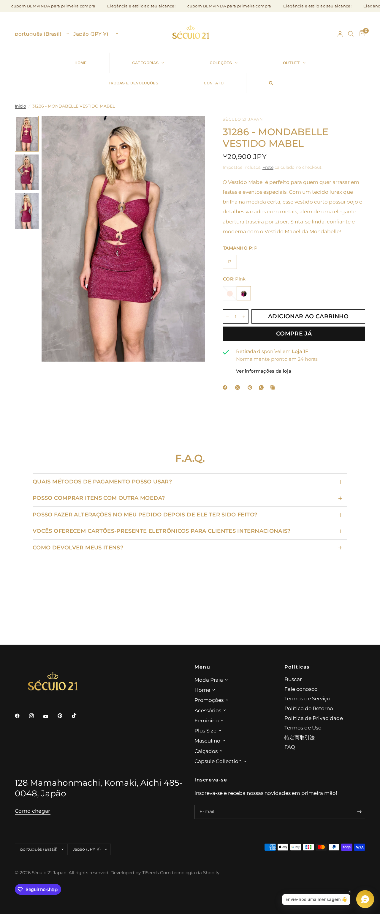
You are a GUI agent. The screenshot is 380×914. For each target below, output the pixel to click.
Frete (267, 167)
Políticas (297, 666)
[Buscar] (351, 34)
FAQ (289, 747)
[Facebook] (226, 387)
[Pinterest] (251, 387)
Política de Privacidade (313, 718)
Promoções (209, 700)
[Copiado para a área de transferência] (273, 387)
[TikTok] (78, 715)
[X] (238, 387)
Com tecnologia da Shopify (189, 872)
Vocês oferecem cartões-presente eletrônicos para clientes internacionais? (162, 530)
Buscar (293, 679)
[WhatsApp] (262, 387)
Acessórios (207, 710)
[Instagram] (35, 715)
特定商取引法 (299, 737)
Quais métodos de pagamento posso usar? (102, 481)
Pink (244, 293)
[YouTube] (49, 716)
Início (20, 106)
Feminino (206, 720)
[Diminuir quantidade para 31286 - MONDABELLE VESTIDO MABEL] (227, 317)
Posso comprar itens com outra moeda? (99, 497)
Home (202, 690)
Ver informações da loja (263, 371)
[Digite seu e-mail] (359, 812)
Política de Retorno (308, 708)
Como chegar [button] (32, 811)
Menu (202, 666)
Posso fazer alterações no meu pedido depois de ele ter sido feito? (145, 514)
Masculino (207, 740)
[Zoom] (192, 128)
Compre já (294, 333)
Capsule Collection (218, 761)
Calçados (206, 751)
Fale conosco (301, 689)
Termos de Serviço (307, 698)
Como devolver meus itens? (78, 547)
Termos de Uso (303, 727)
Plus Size (205, 730)
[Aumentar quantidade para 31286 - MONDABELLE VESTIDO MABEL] (243, 317)
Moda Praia (208, 680)
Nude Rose (230, 293)
